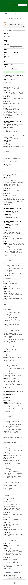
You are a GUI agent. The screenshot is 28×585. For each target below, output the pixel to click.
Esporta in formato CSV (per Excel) (11, 572)
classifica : (7, 61)
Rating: (6, 49)
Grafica (7, 9)
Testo (11, 9)
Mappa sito (24, 9)
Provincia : (6, 47)
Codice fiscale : (7, 78)
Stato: (5, 52)
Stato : (5, 84)
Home (6, 13)
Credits (14, 583)
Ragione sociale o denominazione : (12, 75)
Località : (6, 44)
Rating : (5, 82)
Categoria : (6, 85)
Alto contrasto (17, 9)
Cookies (14, 582)
